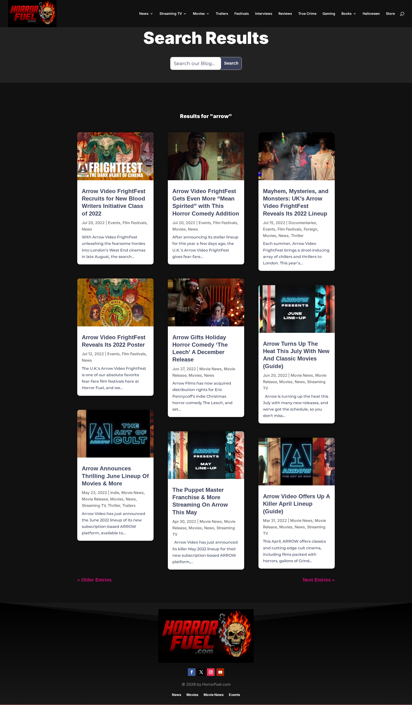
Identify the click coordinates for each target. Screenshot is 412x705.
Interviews (263, 13)
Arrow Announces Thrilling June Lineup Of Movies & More (115, 475)
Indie (114, 492)
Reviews (285, 13)
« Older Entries (94, 579)
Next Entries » (319, 579)
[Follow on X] (201, 672)
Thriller (114, 505)
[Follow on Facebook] (192, 672)
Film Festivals (135, 222)
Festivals (241, 13)
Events (114, 222)
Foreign (310, 229)
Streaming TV (171, 13)
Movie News (132, 492)
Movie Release (95, 499)
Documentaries (302, 222)
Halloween (371, 13)
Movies (199, 13)
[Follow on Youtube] (220, 672)
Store (390, 13)
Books (346, 13)
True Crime (307, 13)
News (144, 13)
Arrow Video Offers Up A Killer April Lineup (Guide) (296, 503)
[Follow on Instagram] (211, 672)
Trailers (222, 13)
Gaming (329, 13)
